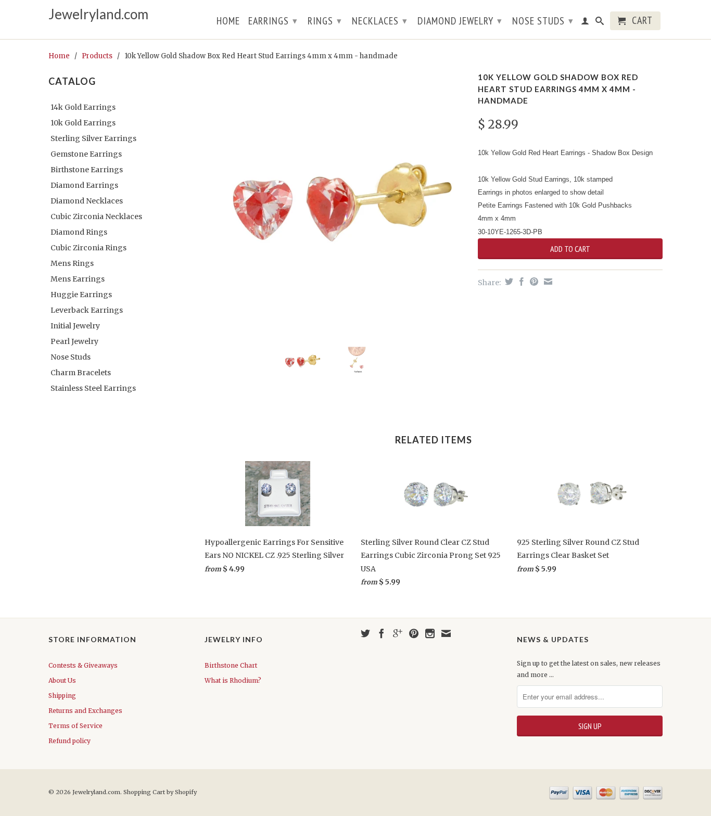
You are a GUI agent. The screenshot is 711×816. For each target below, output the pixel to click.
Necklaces (380, 21)
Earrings (273, 21)
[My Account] (585, 23)
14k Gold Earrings (83, 107)
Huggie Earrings (81, 294)
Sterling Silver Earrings (93, 138)
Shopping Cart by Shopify (160, 792)
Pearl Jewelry (74, 341)
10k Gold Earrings (83, 123)
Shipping (62, 695)
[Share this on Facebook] (520, 281)
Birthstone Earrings (86, 169)
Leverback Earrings (86, 310)
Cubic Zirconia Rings (88, 247)
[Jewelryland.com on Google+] (397, 633)
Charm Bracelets (80, 372)
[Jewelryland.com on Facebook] (381, 633)
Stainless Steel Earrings (93, 388)
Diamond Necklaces (86, 201)
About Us (62, 680)
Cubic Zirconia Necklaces (96, 216)
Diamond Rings (78, 232)
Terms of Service (75, 726)
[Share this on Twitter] (507, 281)
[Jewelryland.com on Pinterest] (413, 633)
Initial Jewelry (75, 325)
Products (97, 56)
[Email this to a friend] (546, 281)
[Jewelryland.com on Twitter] (365, 633)
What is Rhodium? (233, 680)
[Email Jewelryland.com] (446, 633)
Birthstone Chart (231, 665)
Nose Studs (543, 21)
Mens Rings (72, 263)
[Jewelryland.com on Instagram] (430, 633)
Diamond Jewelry (459, 21)
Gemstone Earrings (86, 154)
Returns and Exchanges (85, 711)
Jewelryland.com (98, 14)
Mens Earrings (77, 279)
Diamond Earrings (84, 185)
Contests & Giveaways (83, 665)
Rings (325, 21)
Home (228, 22)
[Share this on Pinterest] (532, 281)
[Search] (599, 23)
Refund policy (69, 741)
